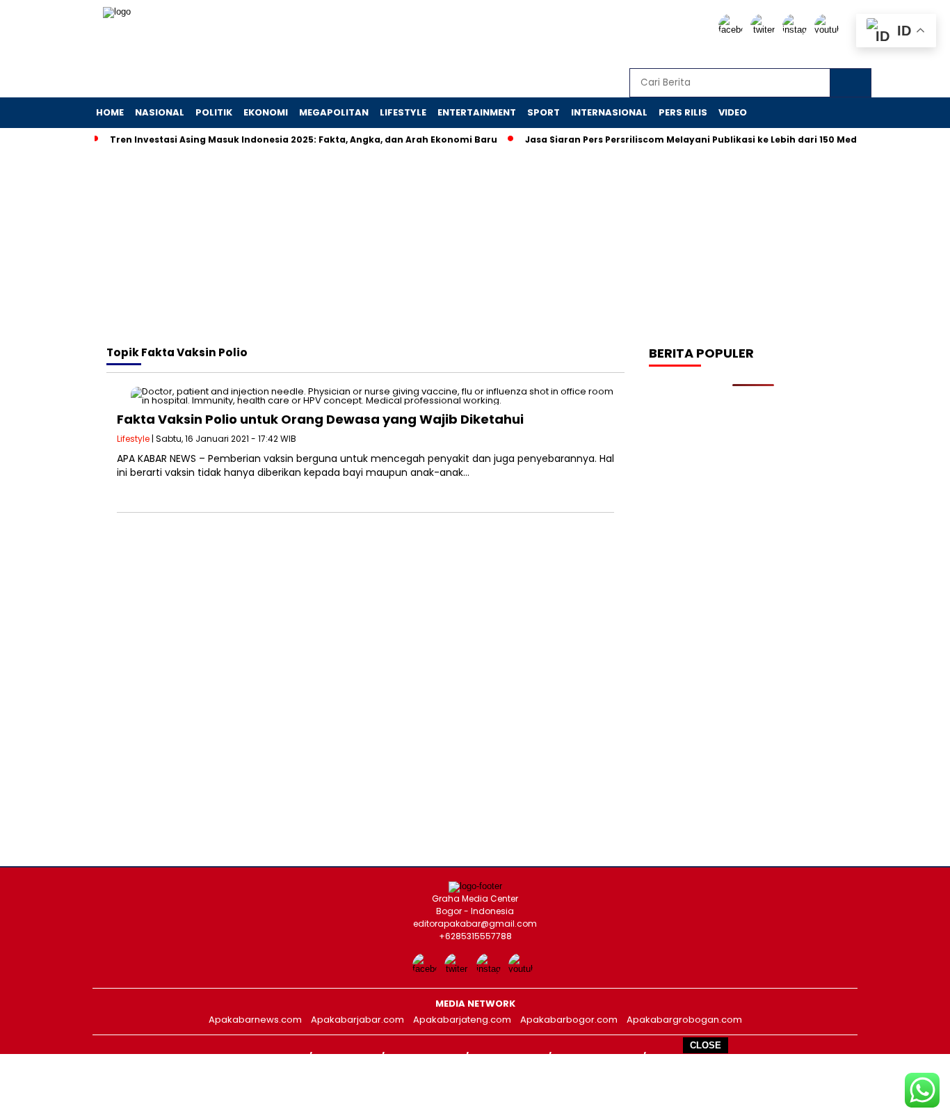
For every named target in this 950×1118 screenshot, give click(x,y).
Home (110, 112)
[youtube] (829, 29)
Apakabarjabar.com (357, 1019)
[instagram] (797, 29)
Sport (543, 112)
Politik (213, 112)
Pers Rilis (683, 112)
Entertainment (476, 112)
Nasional (159, 112)
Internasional (609, 112)
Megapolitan (334, 112)
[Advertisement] (475, 1085)
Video (732, 112)
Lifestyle (403, 112)
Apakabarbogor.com (569, 1019)
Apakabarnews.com (255, 1019)
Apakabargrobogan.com (684, 1019)
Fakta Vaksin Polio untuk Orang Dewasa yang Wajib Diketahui (320, 419)
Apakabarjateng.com (462, 1019)
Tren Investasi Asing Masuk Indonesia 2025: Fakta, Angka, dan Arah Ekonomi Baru (303, 139)
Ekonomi (265, 112)
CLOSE (705, 1045)
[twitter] (765, 29)
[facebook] (733, 29)
